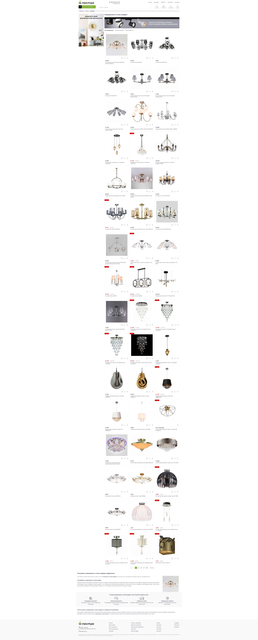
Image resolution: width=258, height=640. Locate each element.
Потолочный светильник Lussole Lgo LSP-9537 (141, 529)
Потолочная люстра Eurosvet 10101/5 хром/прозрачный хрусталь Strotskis (115, 263)
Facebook (176, 627)
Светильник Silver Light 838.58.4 (138, 496)
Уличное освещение (136, 623)
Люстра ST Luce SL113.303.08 (163, 195)
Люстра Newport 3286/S (136, 296)
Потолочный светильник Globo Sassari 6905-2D (141, 462)
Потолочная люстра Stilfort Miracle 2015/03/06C (141, 129)
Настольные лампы (113, 629)
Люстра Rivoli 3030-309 (111, 95)
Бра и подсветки (113, 627)
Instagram (176, 623)
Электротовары (134, 631)
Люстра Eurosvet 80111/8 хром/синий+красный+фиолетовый (112, 463)
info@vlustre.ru (83, 631)
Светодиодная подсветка (137, 627)
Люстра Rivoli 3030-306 (161, 62)
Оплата (150, 2)
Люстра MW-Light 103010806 (112, 229)
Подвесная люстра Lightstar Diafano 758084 (166, 129)
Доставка (156, 2)
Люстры (111, 623)
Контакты (177, 2)
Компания (170, 2)
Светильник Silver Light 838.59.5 (112, 529)
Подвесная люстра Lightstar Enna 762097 (115, 195)
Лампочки (133, 629)
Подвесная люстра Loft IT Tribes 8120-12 (165, 296)
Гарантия (163, 2)
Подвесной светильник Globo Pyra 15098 (140, 429)
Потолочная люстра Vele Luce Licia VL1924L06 (141, 229)
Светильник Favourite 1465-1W (163, 562)
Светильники (112, 625)
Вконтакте (176, 625)
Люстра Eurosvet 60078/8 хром (163, 229)
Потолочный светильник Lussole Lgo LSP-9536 (167, 496)
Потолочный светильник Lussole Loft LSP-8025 (167, 462)
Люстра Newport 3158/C (111, 296)
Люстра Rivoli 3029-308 (136, 62)
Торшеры (111, 631)
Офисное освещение (136, 625)
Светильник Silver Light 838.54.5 (112, 496)
